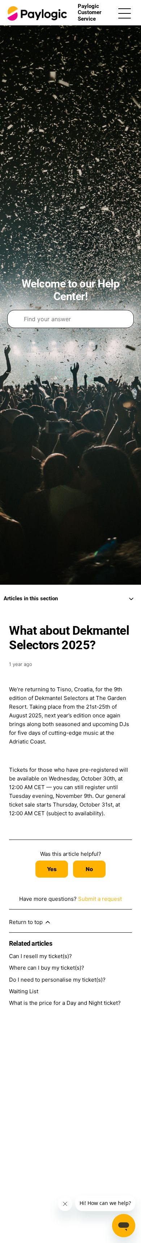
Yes (52, 869)
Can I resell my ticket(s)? (40, 956)
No (89, 869)
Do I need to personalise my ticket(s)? (57, 979)
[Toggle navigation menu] (124, 12)
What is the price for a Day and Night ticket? (65, 1002)
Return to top (26, 922)
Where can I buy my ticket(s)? (46, 967)
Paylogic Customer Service (89, 12)
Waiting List (23, 991)
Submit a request (100, 898)
